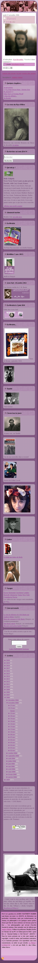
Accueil (18, 73)
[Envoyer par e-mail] (4, 68)
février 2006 (12, 774)
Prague (15, 597)
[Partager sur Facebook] (11, 68)
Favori (11, 18)
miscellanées (15, 64)
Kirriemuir (12, 592)
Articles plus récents (9, 73)
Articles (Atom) (17, 77)
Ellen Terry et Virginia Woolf (13, 94)
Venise (20, 595)
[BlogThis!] (6, 68)
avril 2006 (11, 769)
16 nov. (12, 724)
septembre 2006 (13, 756)
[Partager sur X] (9, 68)
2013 (8, 679)
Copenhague (8, 597)
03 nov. (12, 748)
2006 (8, 697)
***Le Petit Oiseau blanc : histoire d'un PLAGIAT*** (17, 90)
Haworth (7, 595)
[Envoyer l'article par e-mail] (14, 22)
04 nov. (12, 745)
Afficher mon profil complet (13, 206)
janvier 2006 (12, 777)
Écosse (6, 592)
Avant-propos (8, 87)
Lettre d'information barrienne (19, 649)
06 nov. (12, 740)
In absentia (7, 98)
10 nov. (12, 732)
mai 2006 (11, 766)
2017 (8, 668)
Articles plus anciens (29, 73)
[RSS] (3, 958)
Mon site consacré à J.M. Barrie (14, 619)
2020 (8, 660)
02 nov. (12, 750)
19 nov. (12, 718)
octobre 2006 (12, 753)
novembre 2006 (13, 703)
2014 (8, 676)
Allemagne (13, 595)
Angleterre (19, 592)
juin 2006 (11, 764)
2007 (8, 695)
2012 (8, 681)
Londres (26, 592)
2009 (8, 689)
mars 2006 (11, 772)
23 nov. (12, 708)
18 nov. (12, 721)
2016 (8, 671)
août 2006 (11, 758)
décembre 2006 (13, 700)
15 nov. (12, 726)
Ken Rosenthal (18, 59)
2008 (8, 692)
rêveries (22, 64)
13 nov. (12, 729)
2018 (8, 665)
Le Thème (32, 943)
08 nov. (12, 734)
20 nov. (12, 716)
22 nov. (12, 713)
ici (4, 601)
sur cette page (17, 217)
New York (26, 595)
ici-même (16, 145)
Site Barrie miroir (9, 623)
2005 (8, 779)
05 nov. (12, 742)
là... (8, 601)
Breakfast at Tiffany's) (11, 908)
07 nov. (12, 737)
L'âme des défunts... (10, 96)
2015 (8, 673)
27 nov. (12, 705)
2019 (8, 663)
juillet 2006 (12, 761)
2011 (8, 684)
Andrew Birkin (6, 929)
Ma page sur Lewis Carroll (13, 626)
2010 (8, 687)
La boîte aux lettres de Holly (13, 557)
